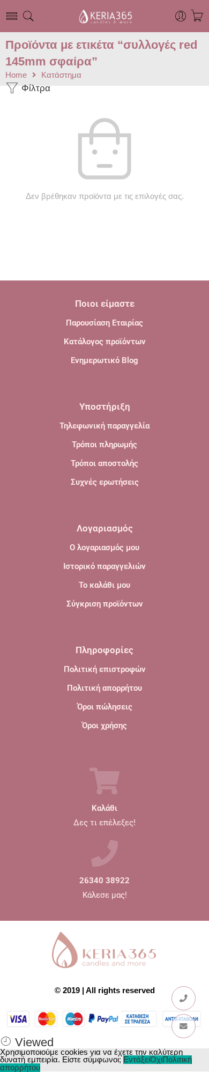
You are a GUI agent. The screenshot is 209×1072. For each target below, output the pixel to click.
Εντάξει (136, 1059)
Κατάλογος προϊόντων (105, 341)
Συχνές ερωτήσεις (105, 482)
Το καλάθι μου (104, 585)
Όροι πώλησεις (104, 707)
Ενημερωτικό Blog (104, 360)
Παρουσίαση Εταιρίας (104, 323)
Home (16, 75)
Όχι (156, 1059)
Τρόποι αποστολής (104, 463)
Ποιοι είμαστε (105, 303)
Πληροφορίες (104, 650)
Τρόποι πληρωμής (104, 444)
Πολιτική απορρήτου (104, 688)
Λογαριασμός (105, 528)
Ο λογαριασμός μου (104, 547)
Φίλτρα (34, 88)
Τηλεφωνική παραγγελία (104, 426)
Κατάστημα (61, 75)
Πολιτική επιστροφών (105, 669)
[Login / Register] (181, 16)
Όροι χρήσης (104, 725)
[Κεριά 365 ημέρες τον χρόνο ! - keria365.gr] (104, 16)
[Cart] (197, 16)
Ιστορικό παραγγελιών (104, 566)
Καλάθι (104, 808)
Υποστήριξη (104, 406)
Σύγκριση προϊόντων (104, 604)
